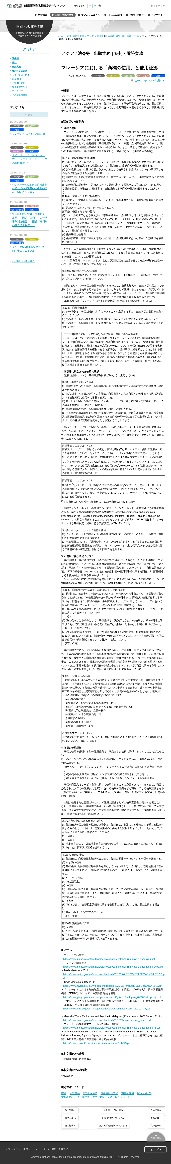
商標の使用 (127, 1093)
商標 (136, 36)
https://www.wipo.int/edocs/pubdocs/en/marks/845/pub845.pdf (97, 1043)
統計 (14, 62)
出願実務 (109, 36)
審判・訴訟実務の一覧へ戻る (113, 1125)
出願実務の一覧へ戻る (113, 1118)
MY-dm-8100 (144, 1093)
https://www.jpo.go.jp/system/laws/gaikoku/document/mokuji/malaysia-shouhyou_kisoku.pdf (113, 966)
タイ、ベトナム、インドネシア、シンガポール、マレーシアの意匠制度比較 (29, 159)
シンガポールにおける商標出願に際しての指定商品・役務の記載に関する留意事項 (29, 188)
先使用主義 (83, 1097)
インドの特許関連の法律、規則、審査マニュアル (28, 249)
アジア (90, 36)
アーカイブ (17, 91)
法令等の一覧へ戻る (113, 1110)
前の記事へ (70, 1110)
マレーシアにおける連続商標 (28, 133)
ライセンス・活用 (21, 75)
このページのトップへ (156, 1136)
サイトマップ (158, 6)
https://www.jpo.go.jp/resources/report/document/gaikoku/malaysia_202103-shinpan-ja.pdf (112, 997)
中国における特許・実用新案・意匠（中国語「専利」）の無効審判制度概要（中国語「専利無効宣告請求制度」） (29, 219)
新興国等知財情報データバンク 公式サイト (35, 5)
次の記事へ (155, 1110)
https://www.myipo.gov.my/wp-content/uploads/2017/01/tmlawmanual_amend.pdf (107, 1020)
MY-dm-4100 (122, 1097)
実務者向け (67, 1097)
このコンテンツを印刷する (150, 80)
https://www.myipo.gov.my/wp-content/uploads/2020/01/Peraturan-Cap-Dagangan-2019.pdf (112, 985)
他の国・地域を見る (23, 261)
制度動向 (16, 79)
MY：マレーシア (102, 1097)
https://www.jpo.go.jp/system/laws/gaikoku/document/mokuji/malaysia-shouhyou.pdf (109, 959)
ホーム (60, 36)
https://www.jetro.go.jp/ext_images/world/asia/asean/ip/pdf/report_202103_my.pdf (107, 1008)
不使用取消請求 (109, 1093)
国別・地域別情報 (75, 36)
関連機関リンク (19, 87)
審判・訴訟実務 (123, 36)
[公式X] (155, 1149)
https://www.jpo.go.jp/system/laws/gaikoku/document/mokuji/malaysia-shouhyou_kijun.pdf (112, 1027)
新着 (29, 114)
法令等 (100, 36)
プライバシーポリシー (20, 1149)
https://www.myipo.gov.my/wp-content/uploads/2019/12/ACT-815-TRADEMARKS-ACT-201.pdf (113, 976)
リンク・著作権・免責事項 (53, 1149)
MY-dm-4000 (90, 1093)
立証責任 (75, 1093)
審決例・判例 (18, 83)
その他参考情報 (19, 95)
